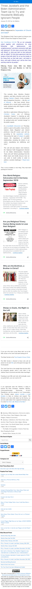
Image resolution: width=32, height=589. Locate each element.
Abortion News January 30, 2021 (12, 433)
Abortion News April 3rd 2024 (8, 538)
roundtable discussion (14, 126)
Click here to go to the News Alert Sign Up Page (12, 468)
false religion (18, 422)
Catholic (11, 98)
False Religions (15, 415)
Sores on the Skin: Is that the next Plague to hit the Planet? (15, 528)
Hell (12, 363)
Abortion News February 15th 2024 (9, 540)
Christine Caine (9, 114)
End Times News (5, 415)
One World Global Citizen (16, 424)
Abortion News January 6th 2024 (9, 546)
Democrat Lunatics (24, 413)
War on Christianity (10, 426)
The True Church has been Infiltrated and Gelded (13, 567)
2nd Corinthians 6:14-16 (8, 42)
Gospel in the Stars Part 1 (7, 497)
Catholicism (12, 420)
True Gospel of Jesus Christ (22, 357)
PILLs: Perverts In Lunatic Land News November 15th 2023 (15, 559)
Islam (6, 424)
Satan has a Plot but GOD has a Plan (10, 479)
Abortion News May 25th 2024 (8, 535)
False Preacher (10, 422)
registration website (22, 134)
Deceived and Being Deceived (8, 562)
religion (21, 136)
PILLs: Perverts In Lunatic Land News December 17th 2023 (15, 548)
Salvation (3, 485)
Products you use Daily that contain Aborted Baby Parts (14, 474)
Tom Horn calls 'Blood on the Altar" (15, 401)
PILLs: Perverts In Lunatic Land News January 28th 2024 (15, 543)
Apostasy (5, 413)
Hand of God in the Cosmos (8, 564)
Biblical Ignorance (13, 413)
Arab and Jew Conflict (6, 509)
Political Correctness (11, 417)
